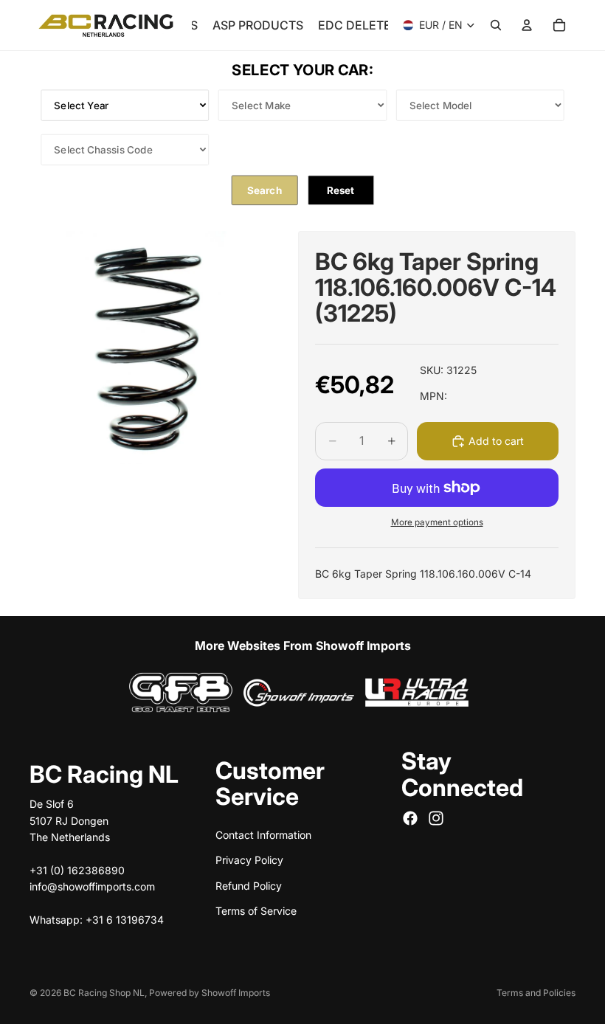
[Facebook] (410, 818)
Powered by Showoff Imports (209, 992)
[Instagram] (436, 818)
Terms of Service (256, 910)
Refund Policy (248, 885)
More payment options (437, 522)
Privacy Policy (249, 860)
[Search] (496, 25)
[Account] (527, 25)
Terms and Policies (536, 992)
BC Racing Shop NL (104, 992)
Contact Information (263, 834)
